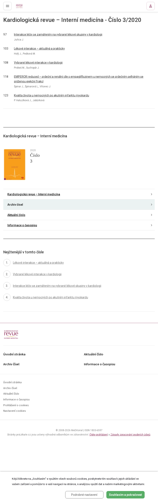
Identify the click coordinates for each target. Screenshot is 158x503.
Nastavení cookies (14, 411)
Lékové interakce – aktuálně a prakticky (39, 48)
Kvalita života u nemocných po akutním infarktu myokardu (51, 95)
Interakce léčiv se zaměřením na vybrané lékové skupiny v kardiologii (58, 34)
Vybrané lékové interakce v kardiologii (38, 62)
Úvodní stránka (14, 354)
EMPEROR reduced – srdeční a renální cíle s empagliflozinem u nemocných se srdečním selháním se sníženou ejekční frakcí (78, 79)
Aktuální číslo (16, 215)
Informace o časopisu (22, 225)
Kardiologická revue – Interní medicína (33, 194)
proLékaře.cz (21, 7)
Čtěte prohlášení (98, 434)
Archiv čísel (15, 204)
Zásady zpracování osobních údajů (130, 434)
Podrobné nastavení (84, 494)
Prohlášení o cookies (16, 405)
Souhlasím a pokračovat (125, 494)
